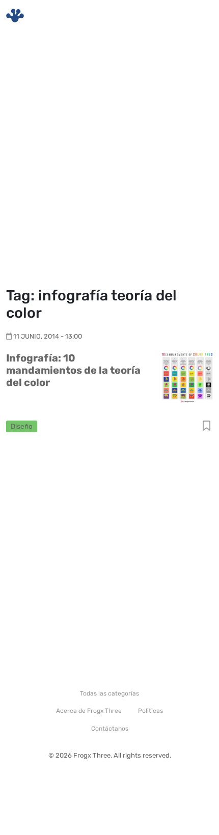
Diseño (22, 426)
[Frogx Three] (15, 15)
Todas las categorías (109, 693)
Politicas (150, 710)
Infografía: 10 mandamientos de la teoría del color (73, 370)
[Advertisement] (109, 160)
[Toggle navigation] (199, 15)
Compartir (206, 426)
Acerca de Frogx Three (89, 710)
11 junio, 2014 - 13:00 (47, 336)
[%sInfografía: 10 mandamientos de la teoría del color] (187, 376)
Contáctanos (109, 728)
